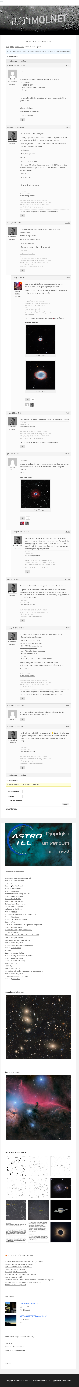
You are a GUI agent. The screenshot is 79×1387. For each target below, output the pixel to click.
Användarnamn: (13, 792)
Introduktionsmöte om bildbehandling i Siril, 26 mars (23, 1282)
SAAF (12, 47)
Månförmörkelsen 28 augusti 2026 (17, 894)
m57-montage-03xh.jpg (35, 510)
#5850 (68, 628)
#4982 (67, 454)
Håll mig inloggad (15, 800)
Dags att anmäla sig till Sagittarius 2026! (19, 1264)
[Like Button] (22, 119)
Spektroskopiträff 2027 (13, 899)
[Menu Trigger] (1, 2)
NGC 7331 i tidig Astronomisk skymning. (19, 956)
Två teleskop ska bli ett (13, 909)
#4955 (67, 413)
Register (14, 809)
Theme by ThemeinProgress (37, 1381)
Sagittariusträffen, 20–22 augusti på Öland (20, 1274)
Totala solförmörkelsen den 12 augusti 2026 (20, 914)
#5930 (68, 532)
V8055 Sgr (8, 966)
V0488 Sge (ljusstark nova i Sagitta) (18, 878)
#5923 (68, 706)
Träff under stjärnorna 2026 (29, 1303)
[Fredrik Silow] (32, 405)
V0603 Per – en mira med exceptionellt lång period (23, 925)
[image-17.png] (41, 375)
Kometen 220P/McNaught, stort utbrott (19, 945)
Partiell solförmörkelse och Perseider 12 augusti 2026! (24, 1262)
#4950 (67, 223)
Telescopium (19, 47)
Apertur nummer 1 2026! (13, 1277)
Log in (8, 809)
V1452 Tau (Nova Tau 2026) (15, 961)
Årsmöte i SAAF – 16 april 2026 (15, 1285)
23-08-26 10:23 (51, 51)
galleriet (21, 992)
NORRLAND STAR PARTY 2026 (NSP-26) (33, 1316)
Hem (7, 47)
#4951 (68, 278)
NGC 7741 (8, 883)
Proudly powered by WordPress (60, 1381)
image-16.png (40, 355)
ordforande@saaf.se (27, 196)
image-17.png (40, 391)
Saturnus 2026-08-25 (13, 888)
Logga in (65, 804)
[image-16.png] (41, 339)
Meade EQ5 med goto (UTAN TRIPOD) (18, 930)
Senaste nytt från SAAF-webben (20, 1255)
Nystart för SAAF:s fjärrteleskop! (16, 1269)
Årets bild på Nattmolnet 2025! (16, 1272)
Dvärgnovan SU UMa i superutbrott (17, 940)
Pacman (8, 950)
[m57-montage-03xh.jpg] (35, 494)
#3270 (68, 127)
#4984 (67, 579)
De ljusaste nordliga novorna (15, 904)
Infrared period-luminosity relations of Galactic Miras (24, 971)
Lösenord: (11, 796)
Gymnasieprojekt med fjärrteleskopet (18, 1267)
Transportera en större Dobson (16, 919)
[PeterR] (27, 405)
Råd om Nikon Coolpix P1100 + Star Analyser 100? (22, 935)
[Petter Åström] (22, 523)
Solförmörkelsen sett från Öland (16, 976)
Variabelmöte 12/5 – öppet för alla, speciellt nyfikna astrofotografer (29, 1280)
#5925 (68, 726)
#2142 (68, 65)
